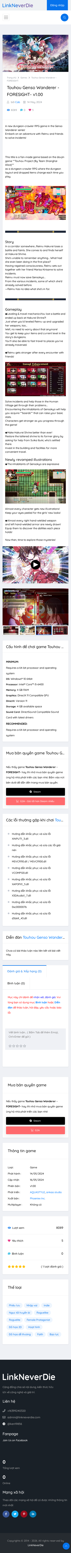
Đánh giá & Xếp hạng (24, 971)
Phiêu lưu (14, 1305)
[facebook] (6, 1514)
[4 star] (20, 1046)
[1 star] (10, 1046)
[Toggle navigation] (6, 17)
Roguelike (42, 1312)
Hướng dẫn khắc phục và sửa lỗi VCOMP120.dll (31, 870)
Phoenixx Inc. (37, 1198)
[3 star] (17, 1046)
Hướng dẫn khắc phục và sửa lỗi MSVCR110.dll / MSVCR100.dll (31, 859)
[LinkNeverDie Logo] (18, 5)
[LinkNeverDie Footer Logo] (29, 1376)
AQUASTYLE (37, 1192)
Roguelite (14, 1319)
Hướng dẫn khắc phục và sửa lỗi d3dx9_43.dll (31, 916)
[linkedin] (32, 1514)
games (24, 77)
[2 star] (13, 1046)
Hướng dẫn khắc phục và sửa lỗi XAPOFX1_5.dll (31, 882)
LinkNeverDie (35, 1545)
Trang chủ (11, 77)
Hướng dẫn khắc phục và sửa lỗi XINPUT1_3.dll (31, 836)
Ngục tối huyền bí (19, 1312)
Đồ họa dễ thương (20, 1334)
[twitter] (15, 1514)
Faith (40, 1334)
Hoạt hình (34, 1327)
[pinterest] (24, 1514)
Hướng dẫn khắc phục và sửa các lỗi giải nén (36, 848)
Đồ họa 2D (15, 1327)
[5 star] (24, 1046)
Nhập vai (32, 1305)
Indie (46, 1305)
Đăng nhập (57, 5)
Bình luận (16, 983)
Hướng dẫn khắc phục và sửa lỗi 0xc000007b (31, 904)
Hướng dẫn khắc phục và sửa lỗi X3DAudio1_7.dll (31, 893)
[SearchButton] (64, 17)
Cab (17, 102)
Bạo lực (54, 1334)
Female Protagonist (38, 1319)
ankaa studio (54, 1192)
